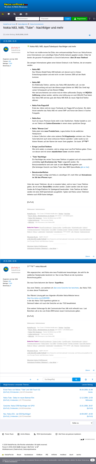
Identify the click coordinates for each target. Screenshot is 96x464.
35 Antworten (14, 392)
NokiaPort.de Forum (9, 24)
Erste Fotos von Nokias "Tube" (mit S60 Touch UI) (21, 390)
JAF (72, 232)
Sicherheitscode (77, 227)
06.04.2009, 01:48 (86, 390)
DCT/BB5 (53, 229)
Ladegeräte (41, 232)
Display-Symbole (73, 229)
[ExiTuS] (6, 392)
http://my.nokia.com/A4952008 (38, 298)
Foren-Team (9, 434)
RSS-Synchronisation (44, 434)
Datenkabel (49, 232)
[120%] (94, 18)
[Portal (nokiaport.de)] (2, 14)
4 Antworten (14, 400)
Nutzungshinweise (30, 449)
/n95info (54, 454)
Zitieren (87, 256)
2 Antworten (14, 416)
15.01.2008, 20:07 (86, 406)
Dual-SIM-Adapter (85, 229)
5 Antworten (14, 408)
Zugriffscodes (66, 227)
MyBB (18, 447)
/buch (71, 454)
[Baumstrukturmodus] (89, 35)
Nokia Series (45, 229)
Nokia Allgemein (23, 24)
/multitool (63, 454)
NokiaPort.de (9, 454)
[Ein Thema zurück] (31, 379)
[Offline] (19, 48)
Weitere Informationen (11, 461)
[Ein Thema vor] (37, 379)
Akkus (35, 232)
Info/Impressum (7, 449)
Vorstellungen (58, 232)
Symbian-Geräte (62, 229)
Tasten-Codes (57, 227)
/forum (19, 454)
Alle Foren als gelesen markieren (69, 434)
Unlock (85, 227)
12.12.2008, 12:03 (86, 398)
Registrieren (81, 19)
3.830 (10, 63)
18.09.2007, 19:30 (86, 414)
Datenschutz (18, 449)
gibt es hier (84, 167)
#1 (93, 256)
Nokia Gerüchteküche (37, 24)
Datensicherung (85, 232)
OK (93, 460)
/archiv (78, 454)
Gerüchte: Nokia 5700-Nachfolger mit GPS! (19, 406)
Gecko (90, 392)
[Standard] (90, 18)
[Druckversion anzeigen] (86, 379)
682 (10, 61)
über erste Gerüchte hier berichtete (66, 288)
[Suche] (14, 14)
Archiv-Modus (25, 434)
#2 (93, 370)
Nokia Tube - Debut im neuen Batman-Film (18, 398)
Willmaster (89, 400)
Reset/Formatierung (45, 227)
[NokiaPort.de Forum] (8, 14)
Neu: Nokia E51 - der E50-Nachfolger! (17, 414)
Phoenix (76, 232)
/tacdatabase (28, 454)
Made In (29, 232)
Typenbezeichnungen (33, 229)
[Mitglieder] (20, 14)
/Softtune (39, 454)
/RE (47, 454)
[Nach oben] (93, 379)
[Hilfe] (26, 14)
